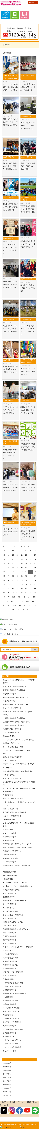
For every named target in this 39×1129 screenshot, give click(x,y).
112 (9, 605)
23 (26, 555)
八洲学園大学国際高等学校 (13, 1029)
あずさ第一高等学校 (10, 858)
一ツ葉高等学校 (9, 997)
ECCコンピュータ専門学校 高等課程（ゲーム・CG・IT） (19, 790)
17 (35, 551)
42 (4, 567)
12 (13, 551)
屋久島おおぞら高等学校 (12, 1022)
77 (17, 584)
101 (18, 597)
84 (13, 588)
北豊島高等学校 (9, 897)
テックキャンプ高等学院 (12, 708)
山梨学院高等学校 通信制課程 (14, 725)
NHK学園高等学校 (10, 875)
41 (35, 563)
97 (35, 593)
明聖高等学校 (8, 1015)
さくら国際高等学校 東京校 (13, 915)
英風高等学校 (8, 829)
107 (17, 601)
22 (22, 555)
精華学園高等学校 (9, 933)
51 (8, 572)
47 (26, 567)
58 (4, 576)
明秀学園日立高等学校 (11, 1011)
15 (26, 551)
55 (26, 572)
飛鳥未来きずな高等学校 (12, 851)
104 (34, 597)
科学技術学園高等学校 (11, 890)
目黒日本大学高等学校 (11, 1018)
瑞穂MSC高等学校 (9, 736)
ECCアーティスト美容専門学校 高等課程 (19, 764)
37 (17, 563)
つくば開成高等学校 (10, 954)
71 (26, 580)
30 (22, 559)
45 (17, 567)
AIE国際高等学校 (9, 872)
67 (8, 580)
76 (13, 584)
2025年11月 (7, 1095)
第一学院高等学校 (9, 943)
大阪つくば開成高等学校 (12, 816)
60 (13, 576)
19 (8, 555)
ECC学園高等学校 (9, 862)
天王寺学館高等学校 (10, 958)
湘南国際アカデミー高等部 (13, 922)
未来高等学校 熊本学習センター (15, 704)
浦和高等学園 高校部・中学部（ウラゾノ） (18, 866)
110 (32, 601)
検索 (35, 649)
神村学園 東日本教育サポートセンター (18, 844)
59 (8, 576)
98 (4, 597)
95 (26, 593)
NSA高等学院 (8, 879)
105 (6, 601)
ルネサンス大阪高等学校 (12, 1040)
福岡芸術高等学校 (9, 1004)
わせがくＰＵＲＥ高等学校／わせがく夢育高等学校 (19, 681)
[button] (33, 2)
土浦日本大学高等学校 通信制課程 (16, 722)
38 (22, 563)
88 (30, 588)
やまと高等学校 (9, 775)
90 (4, 593)
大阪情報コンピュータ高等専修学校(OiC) (18, 886)
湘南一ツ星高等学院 (10, 809)
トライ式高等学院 (9, 976)
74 (4, 584)
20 (13, 555)
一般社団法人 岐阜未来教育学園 (15, 900)
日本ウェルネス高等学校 (12, 986)
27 (8, 559)
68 (13, 580)
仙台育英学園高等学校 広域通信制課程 (18, 771)
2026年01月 (7, 1088)
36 (13, 563)
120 (23, 609)
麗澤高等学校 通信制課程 (12, 757)
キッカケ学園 (8, 768)
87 (26, 588)
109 (27, 601)
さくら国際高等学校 (10, 911)
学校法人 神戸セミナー (12, 743)
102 (24, 597)
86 (22, 588)
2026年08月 (7, 1063)
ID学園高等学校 (9, 819)
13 (17, 551)
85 (17, 588)
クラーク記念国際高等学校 (13, 747)
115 (24, 605)
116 (29, 605)
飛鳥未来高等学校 (9, 855)
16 (30, 551)
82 (4, 588)
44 (13, 567)
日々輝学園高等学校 (10, 1001)
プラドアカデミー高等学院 (13, 972)
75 (8, 584)
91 (8, 593)
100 (13, 597)
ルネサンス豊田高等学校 (12, 1047)
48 (30, 567)
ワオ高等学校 (8, 795)
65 (35, 576)
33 (35, 559)
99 (9, 597)
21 (17, 555)
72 (30, 580)
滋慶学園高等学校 (9, 918)
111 (4, 605)
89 (35, 588)
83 (8, 588)
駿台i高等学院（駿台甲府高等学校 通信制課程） (19, 783)
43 (8, 567)
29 (17, 559)
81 (35, 584)
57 (35, 572)
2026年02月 (7, 1085)
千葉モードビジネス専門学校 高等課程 (18, 947)
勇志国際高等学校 (9, 1033)
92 (13, 593)
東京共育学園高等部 (10, 961)
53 (17, 572)
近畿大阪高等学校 (9, 760)
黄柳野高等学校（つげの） (13, 840)
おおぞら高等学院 (9, 904)
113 (14, 605)
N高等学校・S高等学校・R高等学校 (16, 883)
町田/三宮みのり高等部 (11, 1008)
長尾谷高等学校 (9, 979)
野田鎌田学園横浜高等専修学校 (14, 812)
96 (30, 593)
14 (21, 551)
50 (4, 572)
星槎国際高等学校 (9, 936)
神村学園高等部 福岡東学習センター (17, 697)
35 (8, 563)
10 (4, 551)
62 (22, 576)
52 (13, 572)
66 (4, 580)
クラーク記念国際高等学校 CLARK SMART (16, 752)
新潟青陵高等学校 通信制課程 (14, 690)
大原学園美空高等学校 (11, 732)
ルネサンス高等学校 (10, 1043)
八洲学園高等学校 (9, 1026)
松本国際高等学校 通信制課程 (14, 718)
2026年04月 (7, 1077)
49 (35, 567)
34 (4, 563)
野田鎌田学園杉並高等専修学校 (14, 993)
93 (17, 593)
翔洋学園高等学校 (9, 925)
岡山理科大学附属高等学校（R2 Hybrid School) (17, 713)
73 (35, 580)
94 (22, 593)
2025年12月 (7, 1092)
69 (17, 580)
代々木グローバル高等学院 (13, 799)
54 (22, 572)
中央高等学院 (8, 950)
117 (35, 605)
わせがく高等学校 (9, 1051)
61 (17, 576)
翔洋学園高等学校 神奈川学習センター (17, 929)
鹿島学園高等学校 (9, 893)
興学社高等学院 (9, 908)
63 (26, 576)
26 (4, 559)
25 (35, 555)
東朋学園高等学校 (10, 837)
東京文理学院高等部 (10, 965)
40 (30, 563)
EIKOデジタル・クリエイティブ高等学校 (18, 740)
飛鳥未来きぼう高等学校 (12, 729)
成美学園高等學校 (9, 940)
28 (13, 559)
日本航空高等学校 (9, 990)
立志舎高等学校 (9, 1036)
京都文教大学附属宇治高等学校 (14, 687)
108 (22, 601)
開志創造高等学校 (9, 694)
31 (26, 559)
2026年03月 (7, 1081)
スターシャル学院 (9, 833)
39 (26, 563)
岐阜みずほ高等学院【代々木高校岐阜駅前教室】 (19, 824)
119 (18, 609)
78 (22, 584)
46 (22, 567)
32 (30, 559)
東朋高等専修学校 (9, 968)
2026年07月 (7, 1067)
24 (30, 555)
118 (12, 609)
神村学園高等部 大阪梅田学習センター (17, 847)
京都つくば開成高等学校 (12, 778)
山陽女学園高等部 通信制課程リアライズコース (19, 803)
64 (30, 576)
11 (8, 551)
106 (12, 601)
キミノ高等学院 (9, 701)
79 (26, 584)
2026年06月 (7, 1070)
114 (19, 605)
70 (22, 580)
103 (29, 597)
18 (4, 555)
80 (30, 584)
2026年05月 (7, 1074)
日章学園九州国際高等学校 (13, 983)
